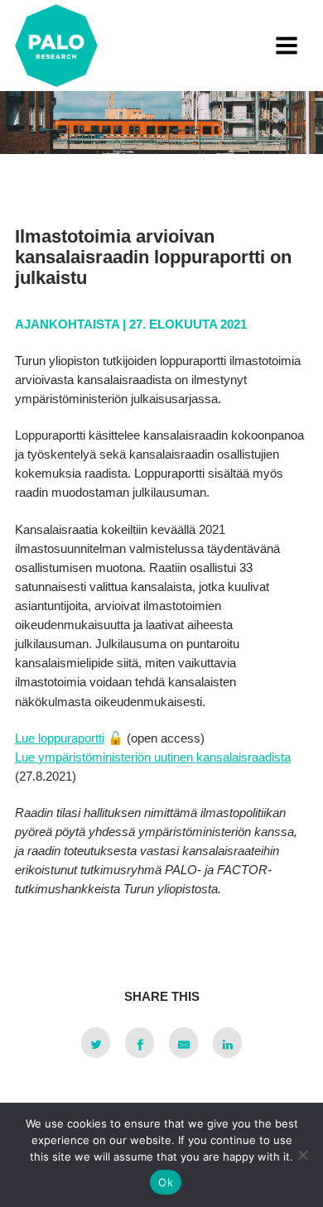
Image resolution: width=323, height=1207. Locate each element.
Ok (165, 1182)
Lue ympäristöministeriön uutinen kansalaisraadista (153, 757)
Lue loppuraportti (59, 738)
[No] (302, 1155)
